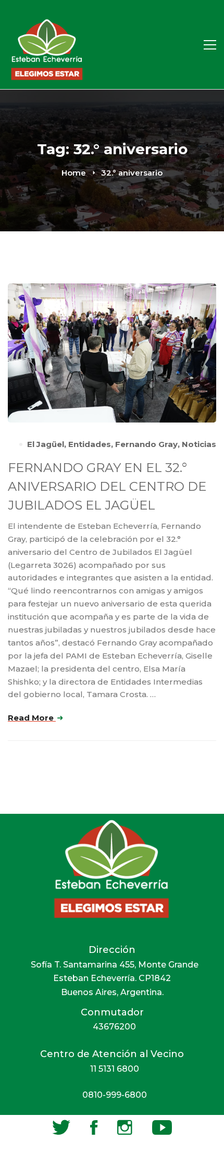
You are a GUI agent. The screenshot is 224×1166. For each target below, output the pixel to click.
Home (73, 173)
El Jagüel (45, 444)
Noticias (199, 444)
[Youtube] (162, 1127)
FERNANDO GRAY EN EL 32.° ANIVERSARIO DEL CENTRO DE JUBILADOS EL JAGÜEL (107, 486)
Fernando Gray (146, 444)
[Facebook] (94, 1127)
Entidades (89, 444)
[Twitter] (61, 1127)
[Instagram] (125, 1127)
